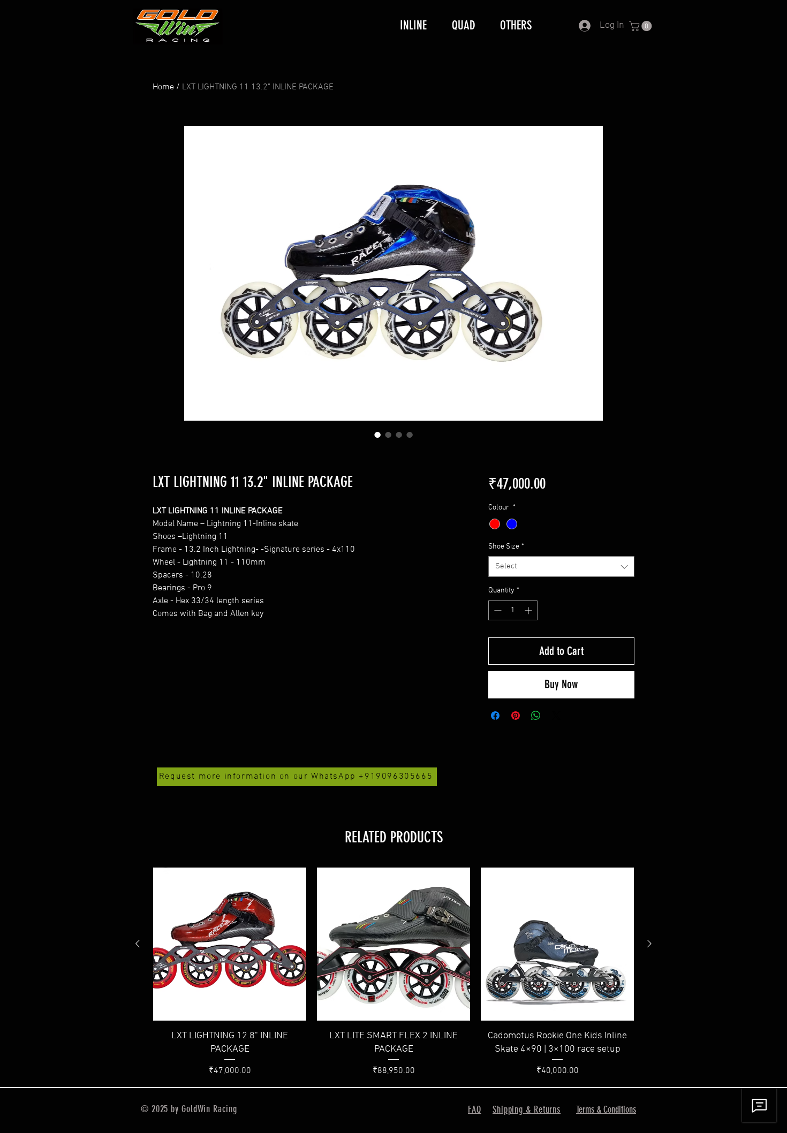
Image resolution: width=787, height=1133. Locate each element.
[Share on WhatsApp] (535, 715)
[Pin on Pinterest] (515, 715)
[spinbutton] (513, 610)
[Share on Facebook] (495, 715)
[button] (641, 26)
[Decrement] (496, 610)
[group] (393, 972)
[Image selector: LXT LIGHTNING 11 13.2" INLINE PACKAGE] (377, 434)
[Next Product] (649, 943)
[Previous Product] (137, 943)
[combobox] (561, 566)
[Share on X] (556, 715)
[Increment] (529, 610)
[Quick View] (229, 944)
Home (163, 87)
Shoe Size (506, 546)
